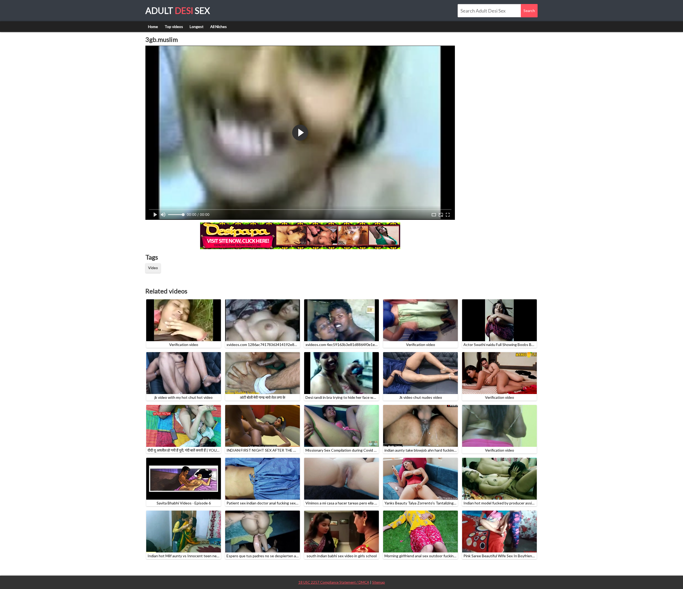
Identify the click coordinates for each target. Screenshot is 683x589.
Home (153, 26)
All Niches (218, 26)
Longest (197, 26)
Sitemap (378, 582)
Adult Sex (177, 10)
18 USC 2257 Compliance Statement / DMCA (333, 582)
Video (153, 267)
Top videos (174, 26)
